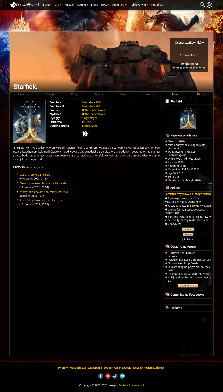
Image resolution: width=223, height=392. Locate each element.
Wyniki (188, 234)
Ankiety (188, 239)
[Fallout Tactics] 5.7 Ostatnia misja (188, 274)
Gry (57, 4)
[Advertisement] (111, 19)
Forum (47, 4)
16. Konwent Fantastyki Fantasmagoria (182, 153)
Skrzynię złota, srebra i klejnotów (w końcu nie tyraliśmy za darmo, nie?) (188, 218)
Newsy (201, 94)
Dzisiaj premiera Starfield (34, 174)
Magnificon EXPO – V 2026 (183, 169)
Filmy (94, 4)
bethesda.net (90, 126)
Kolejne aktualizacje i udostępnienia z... (190, 279)
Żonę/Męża (175, 224)
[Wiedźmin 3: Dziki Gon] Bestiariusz (189, 259)
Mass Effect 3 (78, 367)
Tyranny (63, 367)
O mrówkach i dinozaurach (184, 158)
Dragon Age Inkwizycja (117, 367)
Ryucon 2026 (175, 162)
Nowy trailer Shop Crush (183, 263)
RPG (104, 4)
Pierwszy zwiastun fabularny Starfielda (42, 183)
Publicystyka (138, 4)
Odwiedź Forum (188, 285)
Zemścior (173, 176)
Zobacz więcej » (34, 167)
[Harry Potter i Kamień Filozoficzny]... (181, 254)
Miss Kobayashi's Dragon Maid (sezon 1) (186, 146)
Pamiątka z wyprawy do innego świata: (188, 194)
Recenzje (118, 4)
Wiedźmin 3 (95, 367)
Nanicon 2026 (176, 141)
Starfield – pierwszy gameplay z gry (40, 200)
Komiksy (82, 4)
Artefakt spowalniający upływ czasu (189, 205)
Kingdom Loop (177, 166)
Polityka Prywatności (131, 385)
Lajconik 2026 (176, 173)
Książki (69, 4)
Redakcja (157, 4)
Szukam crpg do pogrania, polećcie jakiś (189, 268)
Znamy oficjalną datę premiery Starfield (43, 192)
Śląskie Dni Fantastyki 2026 (184, 180)
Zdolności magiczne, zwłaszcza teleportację (185, 211)
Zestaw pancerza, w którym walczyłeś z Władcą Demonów (183, 200)
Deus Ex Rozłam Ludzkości (149, 367)
